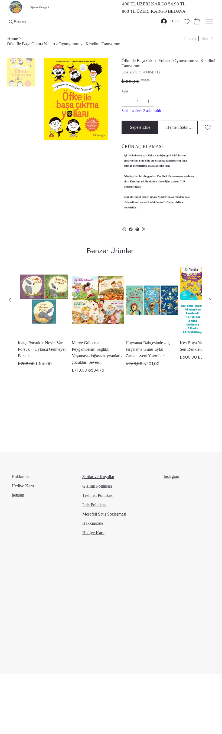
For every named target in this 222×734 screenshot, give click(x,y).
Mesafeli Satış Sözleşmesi (104, 514)
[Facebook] (130, 229)
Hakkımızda (22, 476)
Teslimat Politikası (97, 495)
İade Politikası (94, 505)
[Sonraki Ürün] (210, 300)
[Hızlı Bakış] (44, 300)
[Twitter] (143, 229)
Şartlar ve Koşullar (98, 476)
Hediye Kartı (23, 486)
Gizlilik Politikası (97, 486)
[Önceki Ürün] (10, 300)
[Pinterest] (137, 229)
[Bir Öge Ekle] (148, 101)
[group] (110, 319)
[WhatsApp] (124, 229)
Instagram (172, 476)
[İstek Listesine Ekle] (208, 127)
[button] (197, 21)
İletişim (18, 495)
